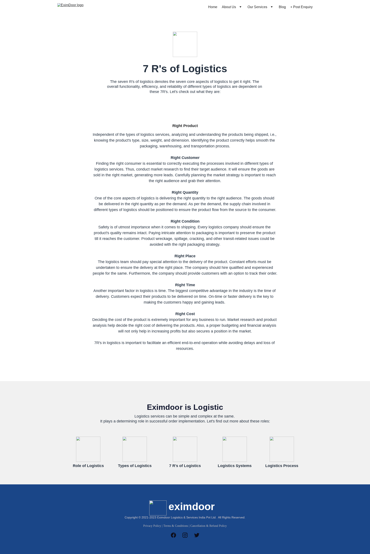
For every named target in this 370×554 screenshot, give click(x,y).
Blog (282, 7)
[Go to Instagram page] (187, 535)
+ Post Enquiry (301, 7)
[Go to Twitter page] (196, 535)
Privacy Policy (152, 525)
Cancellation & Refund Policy (208, 525)
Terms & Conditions (175, 525)
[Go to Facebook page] (175, 535)
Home (212, 7)
